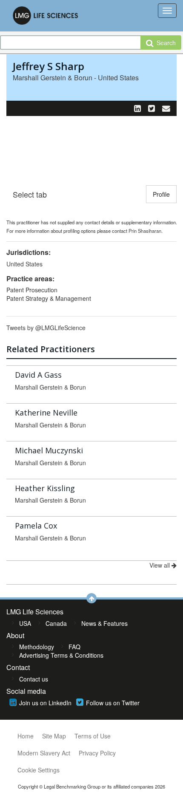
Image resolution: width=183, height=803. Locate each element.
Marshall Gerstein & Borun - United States (76, 77)
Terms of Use (92, 736)
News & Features (104, 623)
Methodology (36, 646)
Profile (161, 194)
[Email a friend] (166, 108)
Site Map (54, 736)
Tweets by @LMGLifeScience (46, 327)
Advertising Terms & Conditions (61, 655)
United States (24, 264)
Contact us (33, 679)
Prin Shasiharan (145, 230)
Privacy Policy (97, 753)
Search (164, 42)
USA (25, 623)
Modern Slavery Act (43, 753)
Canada (56, 623)
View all (160, 565)
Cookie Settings (38, 770)
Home (25, 736)
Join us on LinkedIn (45, 702)
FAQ (74, 646)
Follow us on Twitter (113, 702)
